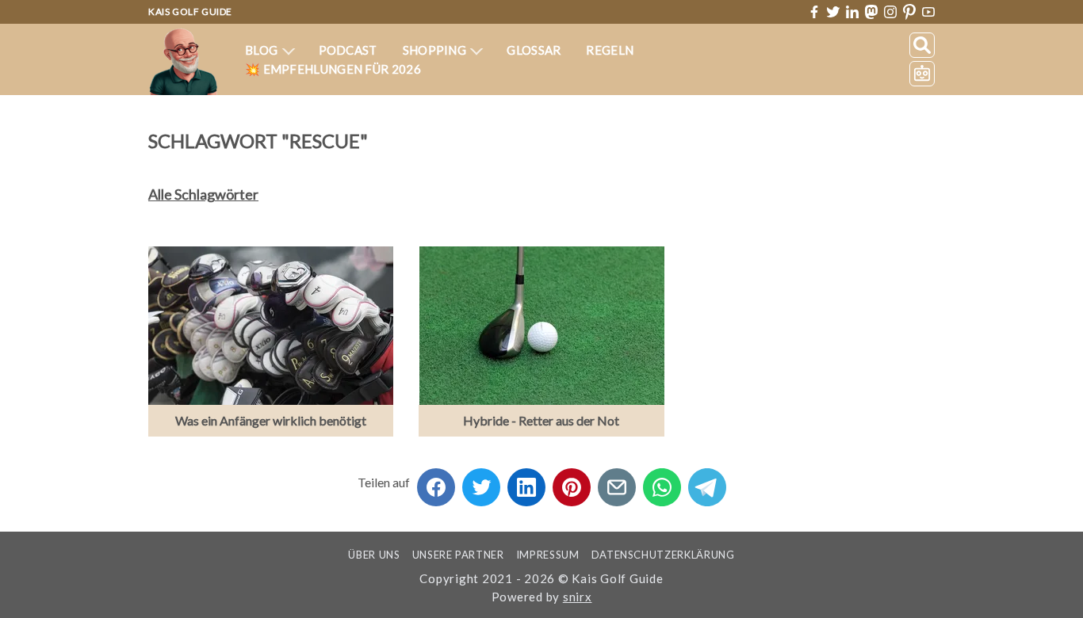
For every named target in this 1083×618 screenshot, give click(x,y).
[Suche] (922, 45)
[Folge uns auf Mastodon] (871, 11)
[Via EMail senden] (617, 482)
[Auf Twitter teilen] (481, 482)
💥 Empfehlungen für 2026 (333, 69)
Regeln (609, 50)
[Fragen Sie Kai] (922, 73)
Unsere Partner (458, 554)
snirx (577, 596)
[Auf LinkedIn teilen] (526, 482)
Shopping (436, 50)
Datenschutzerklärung (663, 554)
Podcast (348, 50)
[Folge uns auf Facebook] (814, 12)
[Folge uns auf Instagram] (890, 12)
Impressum (548, 554)
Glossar (534, 50)
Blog (263, 50)
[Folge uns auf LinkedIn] (852, 12)
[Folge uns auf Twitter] (833, 11)
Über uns (374, 554)
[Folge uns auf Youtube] (928, 12)
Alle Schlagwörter (203, 194)
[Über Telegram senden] (707, 482)
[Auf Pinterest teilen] (572, 482)
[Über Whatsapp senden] (662, 482)
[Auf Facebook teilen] (436, 482)
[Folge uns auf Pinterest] (909, 12)
